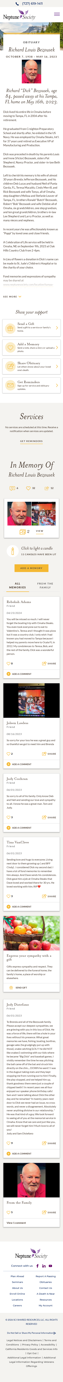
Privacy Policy (30, 1344)
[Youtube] (50, 1266)
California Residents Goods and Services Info (31, 1349)
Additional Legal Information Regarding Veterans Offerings (32, 1362)
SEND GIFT (21, 987)
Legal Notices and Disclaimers (24, 1340)
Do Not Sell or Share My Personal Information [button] (30, 1332)
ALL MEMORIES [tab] (17, 585)
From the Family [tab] (45, 585)
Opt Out (32, 1353)
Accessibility (48, 1344)
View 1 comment (16, 1222)
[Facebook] (37, 1266)
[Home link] (19, 14)
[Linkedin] (44, 1266)
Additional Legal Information (24, 1357)
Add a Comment (21, 674)
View (40, 531)
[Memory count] (12, 488)
